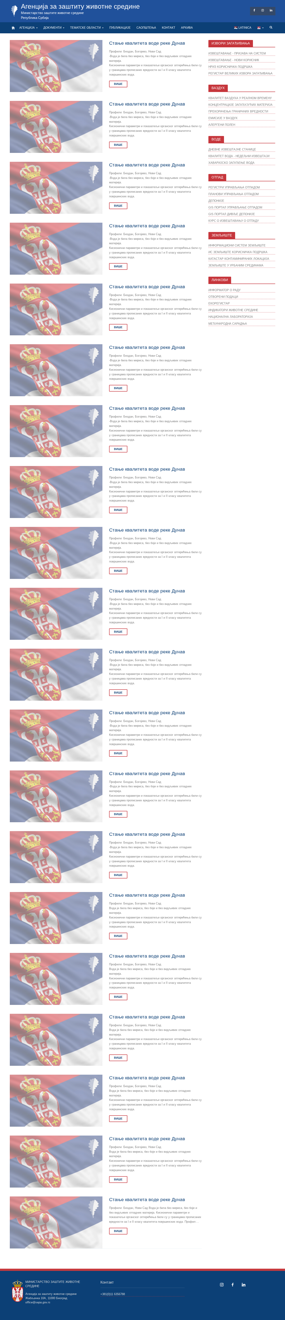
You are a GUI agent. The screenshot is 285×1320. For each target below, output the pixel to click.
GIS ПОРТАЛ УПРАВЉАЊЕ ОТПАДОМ (235, 207)
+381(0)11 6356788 (112, 1294)
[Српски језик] (260, 27)
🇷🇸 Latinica (242, 27)
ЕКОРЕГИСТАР (219, 303)
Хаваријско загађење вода (231, 162)
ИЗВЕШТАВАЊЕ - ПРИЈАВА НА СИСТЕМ (237, 53)
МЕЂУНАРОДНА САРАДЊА (227, 323)
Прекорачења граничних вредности (238, 111)
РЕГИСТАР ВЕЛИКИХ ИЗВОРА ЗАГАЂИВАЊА (240, 73)
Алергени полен (221, 124)
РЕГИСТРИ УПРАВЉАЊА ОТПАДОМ (234, 187)
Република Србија (35, 18)
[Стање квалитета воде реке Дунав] (56, 65)
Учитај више (106, 1258)
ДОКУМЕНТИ (52, 27)
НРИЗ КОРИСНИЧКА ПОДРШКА (230, 66)
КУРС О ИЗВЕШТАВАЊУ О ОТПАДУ (233, 220)
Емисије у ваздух (223, 118)
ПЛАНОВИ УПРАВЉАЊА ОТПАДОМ (233, 194)
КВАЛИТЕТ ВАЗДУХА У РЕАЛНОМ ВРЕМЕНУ (240, 98)
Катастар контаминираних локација (238, 258)
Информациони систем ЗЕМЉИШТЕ (237, 245)
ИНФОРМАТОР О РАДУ (224, 290)
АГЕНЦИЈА (27, 27)
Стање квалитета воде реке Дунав (147, 43)
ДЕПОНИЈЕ (216, 200)
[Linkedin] (243, 1285)
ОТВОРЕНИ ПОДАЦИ (223, 296)
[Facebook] (233, 1285)
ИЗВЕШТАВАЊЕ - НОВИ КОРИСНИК (233, 60)
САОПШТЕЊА (146, 27)
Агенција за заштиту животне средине (80, 6)
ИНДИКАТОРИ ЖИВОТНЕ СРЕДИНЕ (233, 310)
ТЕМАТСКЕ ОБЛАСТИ (85, 27)
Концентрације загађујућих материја (240, 104)
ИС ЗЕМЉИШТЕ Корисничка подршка (237, 252)
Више (118, 84)
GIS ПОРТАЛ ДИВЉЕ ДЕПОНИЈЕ (231, 214)
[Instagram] (222, 1285)
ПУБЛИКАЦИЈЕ (120, 27)
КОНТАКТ (168, 27)
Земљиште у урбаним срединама (235, 265)
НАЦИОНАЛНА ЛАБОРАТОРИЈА (230, 316)
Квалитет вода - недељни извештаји (238, 156)
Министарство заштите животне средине (52, 13)
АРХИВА (187, 27)
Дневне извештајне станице (232, 149)
